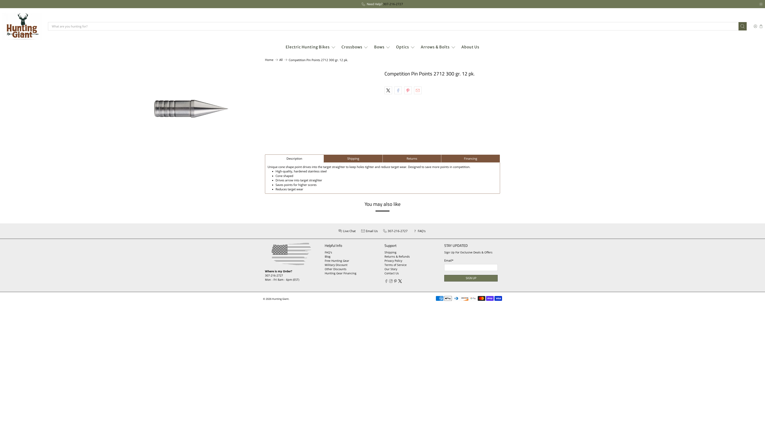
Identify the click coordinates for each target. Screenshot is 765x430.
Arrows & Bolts (435, 47)
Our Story (390, 269)
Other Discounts (335, 269)
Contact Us (391, 273)
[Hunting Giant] (22, 26)
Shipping (390, 252)
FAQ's (328, 252)
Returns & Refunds (397, 256)
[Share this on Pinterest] (408, 90)
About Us (470, 47)
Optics (402, 47)
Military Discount (336, 265)
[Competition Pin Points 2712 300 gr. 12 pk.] (191, 109)
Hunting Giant (280, 299)
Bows (379, 47)
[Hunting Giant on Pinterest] (395, 282)
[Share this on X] (388, 90)
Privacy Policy (393, 261)
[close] (761, 4)
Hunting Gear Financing (340, 273)
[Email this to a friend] (418, 90)
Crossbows (351, 47)
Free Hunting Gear (337, 261)
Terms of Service (395, 265)
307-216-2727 (393, 4)
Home (269, 59)
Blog (328, 256)
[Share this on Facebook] (398, 90)
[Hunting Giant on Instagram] (391, 282)
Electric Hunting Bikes (308, 47)
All (281, 59)
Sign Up (471, 278)
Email (448, 260)
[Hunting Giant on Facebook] (386, 282)
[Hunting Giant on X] (400, 282)
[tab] (294, 158)
